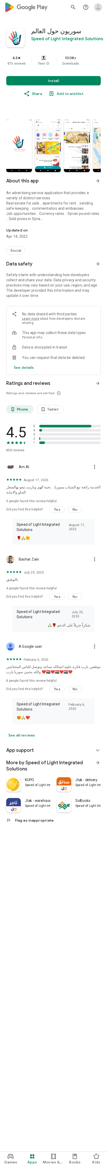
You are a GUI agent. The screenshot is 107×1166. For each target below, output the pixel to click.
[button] (47, 63)
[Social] (15, 250)
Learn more (30, 319)
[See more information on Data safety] (97, 264)
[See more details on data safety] (24, 367)
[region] (53, 60)
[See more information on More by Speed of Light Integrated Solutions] (97, 762)
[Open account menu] (98, 7)
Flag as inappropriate (30, 820)
